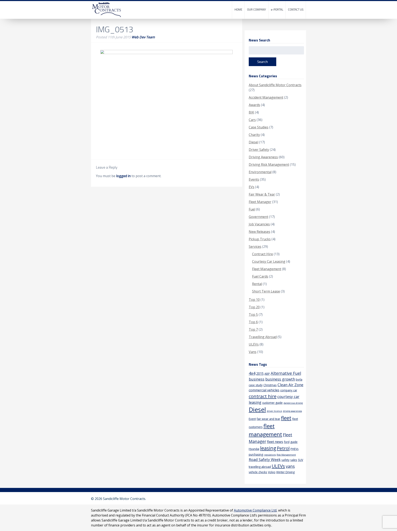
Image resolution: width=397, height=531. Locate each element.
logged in (123, 176)
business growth (280, 379)
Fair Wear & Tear (262, 194)
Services (255, 246)
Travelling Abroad (263, 337)
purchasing (256, 454)
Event (252, 419)
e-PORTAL (277, 9)
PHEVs (295, 449)
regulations (270, 454)
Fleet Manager (260, 202)
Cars (252, 119)
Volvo (271, 472)
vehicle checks (258, 472)
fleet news (275, 441)
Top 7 (253, 329)
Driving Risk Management (269, 164)
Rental (257, 284)
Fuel (252, 209)
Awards (254, 105)
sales (293, 460)
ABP (267, 374)
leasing (268, 448)
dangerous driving (293, 403)
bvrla (299, 379)
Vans (252, 352)
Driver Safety (259, 149)
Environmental (260, 172)
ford (286, 442)
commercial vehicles (264, 390)
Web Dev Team (143, 37)
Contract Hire (262, 254)
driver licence (274, 411)
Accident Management (266, 97)
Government (258, 216)
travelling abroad (260, 467)
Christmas (270, 385)
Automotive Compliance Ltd (255, 510)
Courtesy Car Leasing (268, 261)
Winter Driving (285, 472)
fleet (286, 418)
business (256, 379)
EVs (251, 187)
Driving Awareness (263, 157)
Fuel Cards (260, 276)
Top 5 (253, 314)
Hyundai (254, 449)
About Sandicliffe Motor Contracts (275, 85)
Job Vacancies (259, 224)
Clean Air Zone (290, 384)
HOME (238, 9)
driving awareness (292, 411)
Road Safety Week (265, 459)
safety (285, 460)
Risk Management (286, 454)
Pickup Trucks (260, 239)
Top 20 (254, 307)
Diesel (253, 142)
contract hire (262, 396)
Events (254, 179)
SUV (300, 460)
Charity (254, 134)
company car (288, 390)
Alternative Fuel (286, 373)
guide (294, 442)
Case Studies (258, 127)
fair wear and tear (268, 419)
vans (290, 466)
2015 (260, 373)
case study (256, 385)
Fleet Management (266, 269)
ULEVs (254, 344)
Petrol (283, 448)
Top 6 (253, 322)
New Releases (259, 231)
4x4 (252, 373)
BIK (251, 112)
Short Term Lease (266, 291)
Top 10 (254, 299)
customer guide (272, 403)
